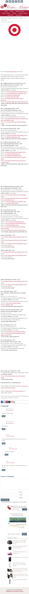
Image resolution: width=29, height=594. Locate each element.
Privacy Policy (16, 591)
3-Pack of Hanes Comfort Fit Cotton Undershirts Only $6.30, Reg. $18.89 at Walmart (20, 575)
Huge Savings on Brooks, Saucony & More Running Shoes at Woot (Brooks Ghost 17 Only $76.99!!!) (20, 570)
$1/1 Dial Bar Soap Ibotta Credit (12, 96)
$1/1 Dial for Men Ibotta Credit (11, 203)
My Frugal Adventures (18, 391)
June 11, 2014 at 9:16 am (10, 435)
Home (6, 11)
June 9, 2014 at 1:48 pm (10, 423)
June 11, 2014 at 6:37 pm (13, 448)
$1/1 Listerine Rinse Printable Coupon (13, 155)
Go (24, 509)
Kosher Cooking (23, 13)
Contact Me (19, 15)
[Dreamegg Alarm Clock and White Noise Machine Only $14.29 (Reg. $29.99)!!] (10, 542)
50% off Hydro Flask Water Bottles (19, 579)
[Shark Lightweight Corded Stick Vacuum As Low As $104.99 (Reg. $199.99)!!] (10, 564)
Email (20, 494)
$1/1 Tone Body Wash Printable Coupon (15, 221)
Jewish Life (10, 15)
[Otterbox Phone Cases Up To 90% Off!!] (10, 559)
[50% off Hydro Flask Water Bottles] (10, 581)
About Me (21, 591)
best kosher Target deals (11, 71)
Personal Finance (20, 11)
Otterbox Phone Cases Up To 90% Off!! (20, 557)
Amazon (14, 13)
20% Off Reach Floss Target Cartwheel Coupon (15, 230)
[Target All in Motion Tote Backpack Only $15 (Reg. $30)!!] (10, 548)
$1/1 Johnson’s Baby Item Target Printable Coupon (14, 236)
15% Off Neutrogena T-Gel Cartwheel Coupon (15, 331)
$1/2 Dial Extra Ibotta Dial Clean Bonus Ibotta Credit (16, 101)
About (11, 11)
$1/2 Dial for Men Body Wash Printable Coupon (16, 91)
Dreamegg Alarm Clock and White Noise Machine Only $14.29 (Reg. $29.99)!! (19, 542)
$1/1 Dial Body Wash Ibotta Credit (12, 95)
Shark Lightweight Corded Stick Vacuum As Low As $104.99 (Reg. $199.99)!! (19, 564)
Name (20, 492)
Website (21, 497)
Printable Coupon (9, 304)
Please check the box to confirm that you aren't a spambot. (14, 502)
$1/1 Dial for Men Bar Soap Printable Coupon (16, 93)
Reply (3, 416)
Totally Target (8, 391)
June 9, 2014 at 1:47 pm (10, 410)
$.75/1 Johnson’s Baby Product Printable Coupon (15, 243)
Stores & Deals (6, 13)
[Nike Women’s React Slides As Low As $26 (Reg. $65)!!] (10, 553)
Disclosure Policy (9, 591)
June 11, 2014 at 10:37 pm (10, 462)
